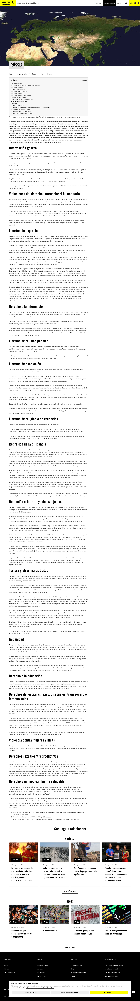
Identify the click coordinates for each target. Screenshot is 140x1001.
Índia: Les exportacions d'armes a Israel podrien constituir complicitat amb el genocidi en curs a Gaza (53, 873)
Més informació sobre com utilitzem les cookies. (40, 988)
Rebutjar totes (31, 993)
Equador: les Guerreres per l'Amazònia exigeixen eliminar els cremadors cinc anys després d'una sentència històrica (116, 874)
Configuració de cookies (70, 993)
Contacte (6, 989)
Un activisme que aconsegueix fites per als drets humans (21, 933)
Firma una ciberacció (43, 965)
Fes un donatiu (41, 976)
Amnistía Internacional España (114, 965)
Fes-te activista (41, 972)
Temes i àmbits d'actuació (78, 972)
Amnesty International (111, 976)
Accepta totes (109, 993)
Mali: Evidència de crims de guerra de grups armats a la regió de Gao (85, 871)
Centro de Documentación (112, 972)
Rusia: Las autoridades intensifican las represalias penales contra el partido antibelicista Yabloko (41, 819)
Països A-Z (74, 976)
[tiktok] (133, 992)
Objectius (6, 969)
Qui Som (6, 965)
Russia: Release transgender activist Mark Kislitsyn (27, 817)
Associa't (134, 3)
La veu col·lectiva (49, 930)
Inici (10, 74)
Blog (72, 969)
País (42, 74)
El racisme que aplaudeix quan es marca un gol (84, 932)
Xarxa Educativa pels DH (112, 969)
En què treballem (22, 74)
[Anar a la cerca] (125, 3)
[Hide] (84, 80)
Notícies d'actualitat (77, 965)
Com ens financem (9, 972)
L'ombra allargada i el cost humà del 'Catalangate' (116, 932)
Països (34, 74)
